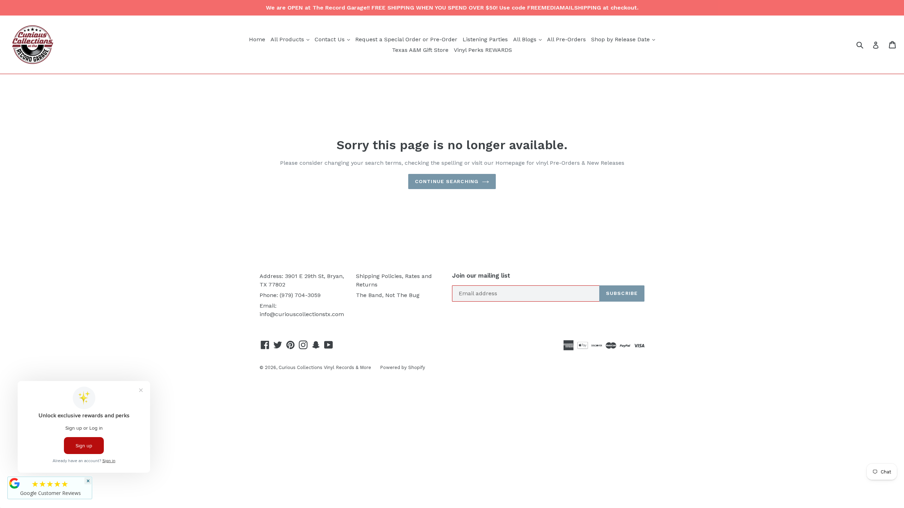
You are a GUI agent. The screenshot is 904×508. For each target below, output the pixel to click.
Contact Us (333, 39)
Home (257, 39)
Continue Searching (446, 181)
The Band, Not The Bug (388, 295)
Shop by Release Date (624, 39)
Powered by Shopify (402, 367)
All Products (290, 39)
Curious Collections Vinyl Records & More (325, 367)
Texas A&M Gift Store (420, 50)
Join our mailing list (481, 275)
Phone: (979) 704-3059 (290, 295)
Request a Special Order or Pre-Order (406, 39)
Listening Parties (485, 39)
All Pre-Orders (566, 39)
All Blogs (528, 39)
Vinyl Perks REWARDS (483, 50)
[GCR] (14, 483)
